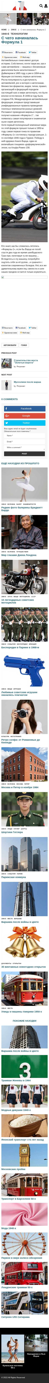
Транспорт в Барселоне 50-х (18, 1198)
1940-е (5, 33)
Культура (5, 736)
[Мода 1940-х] (24, 1214)
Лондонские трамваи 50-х (17, 1287)
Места (10, 918)
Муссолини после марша (27, 382)
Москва (19, 784)
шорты (24, 829)
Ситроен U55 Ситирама (15, 1317)
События (11, 644)
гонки (24, 345)
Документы (6, 963)
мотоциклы (25, 596)
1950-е (3, 504)
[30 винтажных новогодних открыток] (24, 944)
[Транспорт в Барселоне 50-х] (24, 1184)
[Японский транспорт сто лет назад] (24, 1125)
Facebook (26, 408)
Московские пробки (13, 1169)
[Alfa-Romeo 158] (24, 299)
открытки (17, 963)
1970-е (9, 596)
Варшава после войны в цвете (20, 922)
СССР (33, 596)
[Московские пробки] (24, 1155)
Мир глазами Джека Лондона (18, 555)
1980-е (3, 689)
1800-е (3, 874)
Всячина (11, 504)
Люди (9, 829)
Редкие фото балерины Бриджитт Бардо (22, 509)
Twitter (26, 423)
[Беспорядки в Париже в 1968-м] (24, 624)
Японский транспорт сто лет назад (22, 1139)
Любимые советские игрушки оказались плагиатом (19, 693)
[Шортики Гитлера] (24, 809)
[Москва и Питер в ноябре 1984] (24, 764)
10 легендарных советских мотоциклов (17, 601)
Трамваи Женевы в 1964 (16, 1080)
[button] (41, 5)
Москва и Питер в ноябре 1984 (19, 787)
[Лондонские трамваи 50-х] (24, 1273)
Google (26, 415)
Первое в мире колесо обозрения (21, 1258)
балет (19, 504)
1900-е (3, 552)
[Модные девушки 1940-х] (24, 1096)
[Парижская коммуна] (24, 854)
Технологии (19, 33)
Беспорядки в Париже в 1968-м (20, 647)
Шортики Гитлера (12, 832)
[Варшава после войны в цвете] (24, 899)
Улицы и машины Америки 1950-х (21, 1011)
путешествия (22, 552)
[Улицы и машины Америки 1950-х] (24, 989)
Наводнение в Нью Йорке (36, 1355)
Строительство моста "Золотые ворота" (26, 361)
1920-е (3, 829)
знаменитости (29, 504)
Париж (19, 874)
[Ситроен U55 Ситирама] (24, 1303)
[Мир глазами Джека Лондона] (24, 532)
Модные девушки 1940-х (16, 1110)
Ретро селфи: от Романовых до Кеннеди (20, 741)
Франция (32, 644)
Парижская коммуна (13, 877)
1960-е (3, 596)
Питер (26, 784)
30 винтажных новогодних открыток (23, 966)
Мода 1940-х (8, 1228)
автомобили (10, 345)
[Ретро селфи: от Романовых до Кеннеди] (24, 717)
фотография (15, 736)
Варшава (18, 918)
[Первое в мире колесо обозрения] (24, 1243)
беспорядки (22, 644)
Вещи (16, 596)
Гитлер (16, 829)
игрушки (17, 689)
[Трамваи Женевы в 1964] (24, 1066)
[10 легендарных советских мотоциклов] (24, 577)
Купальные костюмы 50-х (13, 1366)
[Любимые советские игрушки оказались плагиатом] (24, 669)
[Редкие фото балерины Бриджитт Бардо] (24, 484)
